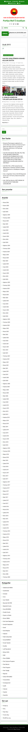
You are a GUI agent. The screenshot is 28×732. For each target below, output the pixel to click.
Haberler (22, 1)
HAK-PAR (15, 1)
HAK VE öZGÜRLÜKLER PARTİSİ (14, 17)
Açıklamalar (8, 1)
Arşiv (19, 3)
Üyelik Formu (12, 3)
